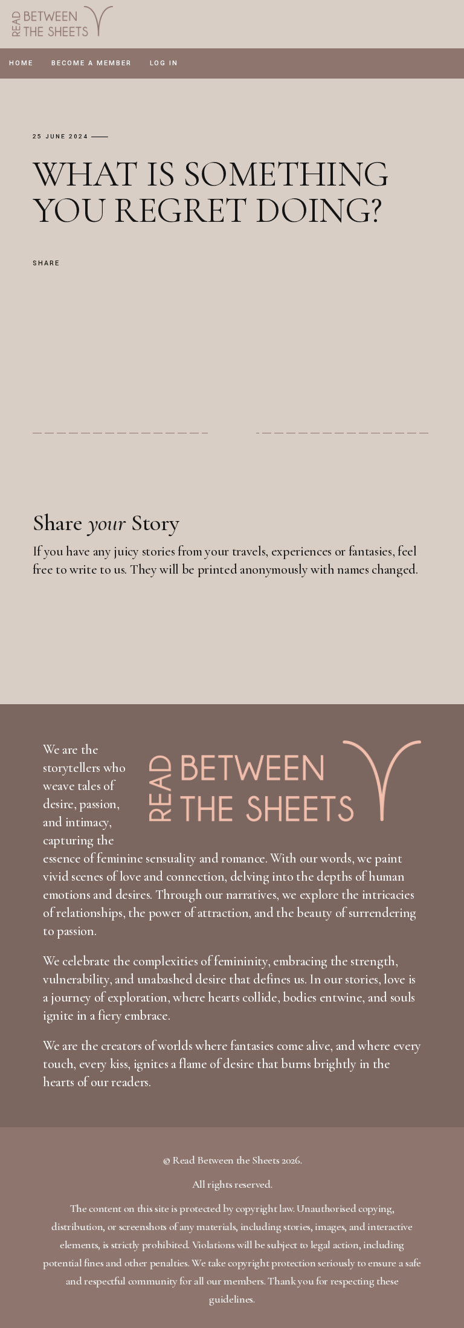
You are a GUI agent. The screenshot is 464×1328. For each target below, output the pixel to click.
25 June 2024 (60, 137)
